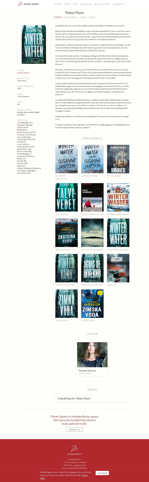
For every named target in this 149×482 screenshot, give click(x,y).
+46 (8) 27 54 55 (79, 465)
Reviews (92, 17)
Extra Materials (70, 17)
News (75, 4)
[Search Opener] (129, 4)
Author (83, 17)
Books (67, 4)
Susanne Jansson (23, 73)
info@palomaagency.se (77, 468)
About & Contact (102, 4)
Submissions (118, 4)
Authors (58, 4)
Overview (58, 17)
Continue (102, 473)
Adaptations (86, 4)
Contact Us (74, 430)
